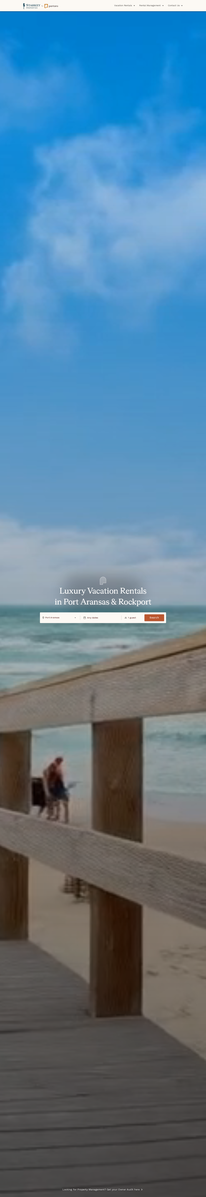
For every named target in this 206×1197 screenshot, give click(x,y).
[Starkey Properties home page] (40, 5)
